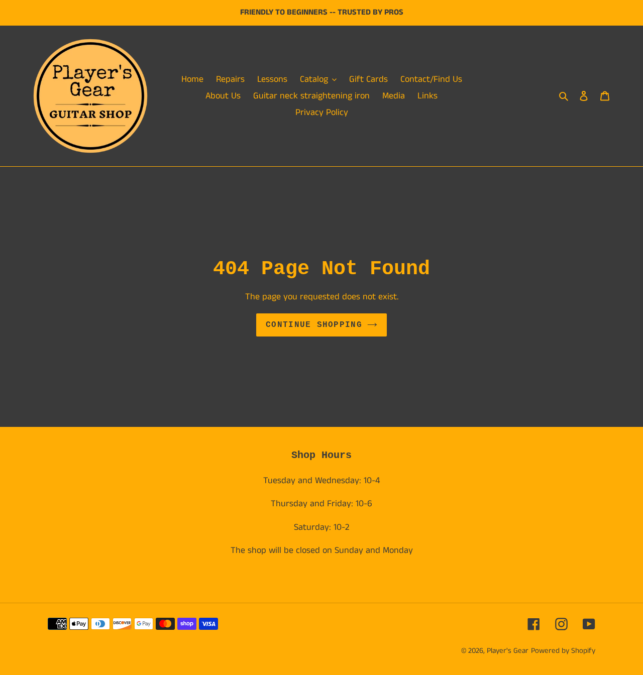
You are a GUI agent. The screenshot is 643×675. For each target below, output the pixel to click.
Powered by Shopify (563, 650)
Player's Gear (507, 650)
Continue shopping (314, 324)
